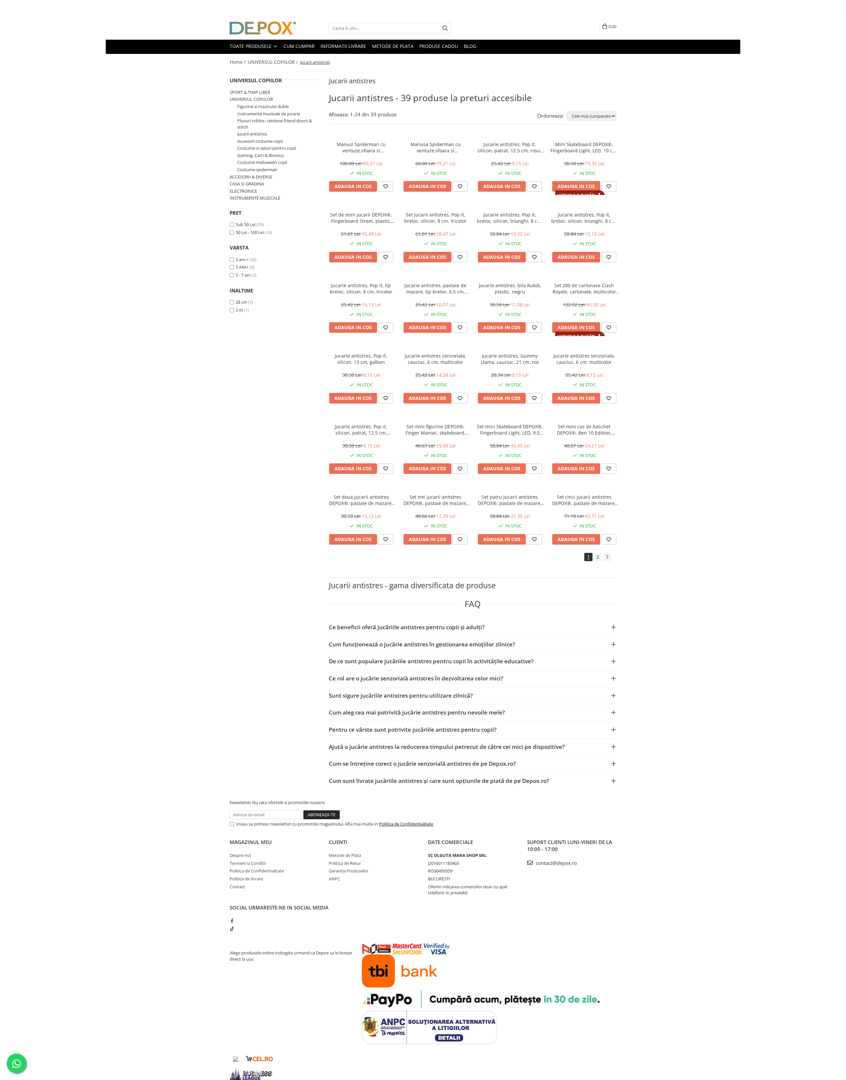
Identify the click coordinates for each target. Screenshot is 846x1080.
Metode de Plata (392, 46)
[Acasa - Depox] (263, 28)
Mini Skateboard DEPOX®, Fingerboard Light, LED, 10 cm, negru (584, 147)
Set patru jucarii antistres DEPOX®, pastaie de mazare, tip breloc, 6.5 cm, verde (510, 500)
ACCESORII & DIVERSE (251, 177)
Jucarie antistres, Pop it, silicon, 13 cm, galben (361, 359)
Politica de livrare (246, 879)
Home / (238, 62)
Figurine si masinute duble (263, 106)
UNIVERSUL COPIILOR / (273, 62)
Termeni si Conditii (248, 863)
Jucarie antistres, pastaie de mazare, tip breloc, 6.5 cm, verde (435, 288)
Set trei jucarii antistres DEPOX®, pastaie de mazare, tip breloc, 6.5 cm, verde (435, 500)
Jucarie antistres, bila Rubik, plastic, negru (510, 288)
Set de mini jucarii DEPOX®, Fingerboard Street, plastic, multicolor (361, 218)
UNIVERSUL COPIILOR (256, 80)
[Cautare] (445, 28)
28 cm (241, 302)
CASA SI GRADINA (247, 184)
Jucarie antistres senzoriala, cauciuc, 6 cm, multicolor (435, 359)
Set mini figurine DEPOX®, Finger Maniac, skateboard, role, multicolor (435, 429)
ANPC (334, 879)
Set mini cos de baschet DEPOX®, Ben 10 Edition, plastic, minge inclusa (584, 429)
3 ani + (242, 259)
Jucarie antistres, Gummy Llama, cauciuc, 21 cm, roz (510, 359)
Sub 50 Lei (245, 224)
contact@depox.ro (555, 863)
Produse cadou (438, 46)
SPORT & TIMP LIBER (250, 92)
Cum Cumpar (299, 46)
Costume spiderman (257, 170)
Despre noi (240, 855)
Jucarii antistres (252, 134)
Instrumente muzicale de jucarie (268, 114)
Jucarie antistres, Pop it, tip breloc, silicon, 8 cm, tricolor (361, 288)
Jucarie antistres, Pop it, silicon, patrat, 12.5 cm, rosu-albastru (510, 147)
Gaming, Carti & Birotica (260, 155)
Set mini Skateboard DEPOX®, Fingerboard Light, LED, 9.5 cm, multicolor (510, 429)
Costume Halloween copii (262, 162)
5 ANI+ (242, 267)
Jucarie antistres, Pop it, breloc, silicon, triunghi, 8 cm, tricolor (584, 218)
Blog (470, 46)
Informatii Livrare (343, 46)
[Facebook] (232, 921)
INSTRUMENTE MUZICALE (255, 198)
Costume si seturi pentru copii (266, 148)
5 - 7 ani (243, 275)
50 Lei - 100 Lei (250, 232)
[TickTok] (232, 929)
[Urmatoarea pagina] (607, 557)
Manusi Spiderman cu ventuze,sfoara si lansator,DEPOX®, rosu (361, 147)
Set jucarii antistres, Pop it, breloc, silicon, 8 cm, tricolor (435, 218)
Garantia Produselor (348, 871)
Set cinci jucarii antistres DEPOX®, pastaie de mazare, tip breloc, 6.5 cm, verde (584, 500)
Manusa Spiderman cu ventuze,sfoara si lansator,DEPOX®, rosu (435, 147)
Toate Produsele (251, 46)
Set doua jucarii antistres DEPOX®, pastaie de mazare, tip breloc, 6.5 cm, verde (361, 500)
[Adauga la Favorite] (385, 186)
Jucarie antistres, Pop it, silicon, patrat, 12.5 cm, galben (361, 429)
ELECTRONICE (243, 191)
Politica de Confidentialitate (406, 824)
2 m (239, 310)
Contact (237, 887)
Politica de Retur (345, 863)
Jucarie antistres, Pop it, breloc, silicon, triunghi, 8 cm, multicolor (510, 218)
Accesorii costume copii (260, 141)
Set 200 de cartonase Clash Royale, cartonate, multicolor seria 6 (584, 288)
